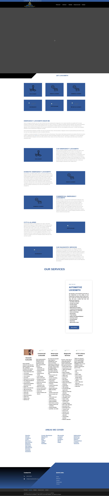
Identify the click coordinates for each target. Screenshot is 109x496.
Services (64, 4)
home (36, 135)
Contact (83, 4)
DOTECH (52, 493)
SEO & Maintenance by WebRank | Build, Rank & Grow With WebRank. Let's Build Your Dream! (42, 494)
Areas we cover (77, 4)
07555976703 (27, 0)
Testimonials (59, 482)
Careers (58, 480)
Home (57, 476)
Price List (58, 4)
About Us (58, 478)
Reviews (70, 4)
